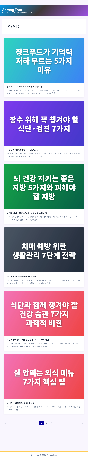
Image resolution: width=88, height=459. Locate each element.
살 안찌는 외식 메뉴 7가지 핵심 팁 (21, 403)
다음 (80, 423)
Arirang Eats (12, 9)
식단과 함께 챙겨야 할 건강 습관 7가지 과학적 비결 (28, 339)
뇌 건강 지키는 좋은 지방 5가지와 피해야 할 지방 (27, 213)
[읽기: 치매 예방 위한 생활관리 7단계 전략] (44, 250)
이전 (8, 423)
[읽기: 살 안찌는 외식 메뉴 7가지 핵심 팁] (44, 376)
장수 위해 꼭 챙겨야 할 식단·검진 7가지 (23, 150)
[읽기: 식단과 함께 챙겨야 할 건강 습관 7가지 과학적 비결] (44, 313)
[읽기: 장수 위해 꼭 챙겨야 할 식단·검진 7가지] (44, 123)
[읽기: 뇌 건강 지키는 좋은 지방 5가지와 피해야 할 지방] (44, 186)
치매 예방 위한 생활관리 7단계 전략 (21, 276)
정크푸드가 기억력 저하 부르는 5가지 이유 (24, 86)
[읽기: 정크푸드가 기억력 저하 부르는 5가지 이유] (44, 60)
